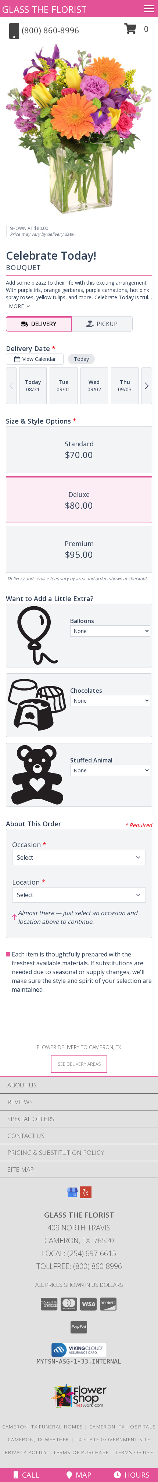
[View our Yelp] (85, 1196)
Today (81, 358)
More (16, 306)
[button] (136, 31)
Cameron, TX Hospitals (122, 1426)
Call (28, 1475)
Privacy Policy (26, 1452)
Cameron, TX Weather (38, 1439)
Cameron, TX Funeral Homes (42, 1426)
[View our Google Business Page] (72, 1196)
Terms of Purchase (81, 1452)
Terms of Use (134, 1452)
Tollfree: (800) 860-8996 (79, 1266)
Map (81, 1475)
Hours (135, 1475)
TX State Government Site (113, 1439)
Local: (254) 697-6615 (79, 1253)
